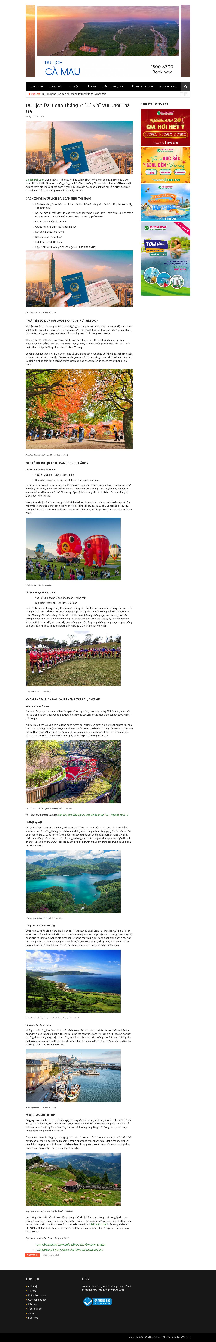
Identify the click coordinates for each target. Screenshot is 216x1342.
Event (31, 1313)
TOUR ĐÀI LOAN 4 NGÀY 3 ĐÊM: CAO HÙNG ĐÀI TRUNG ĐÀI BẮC (69, 1249)
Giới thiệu (56, 86)
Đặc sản (91, 86)
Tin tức (74, 86)
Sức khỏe (33, 1317)
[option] (115, 94)
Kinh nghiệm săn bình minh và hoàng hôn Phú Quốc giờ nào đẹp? (77, 94)
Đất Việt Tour (99, 1224)
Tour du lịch (168, 86)
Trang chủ (36, 86)
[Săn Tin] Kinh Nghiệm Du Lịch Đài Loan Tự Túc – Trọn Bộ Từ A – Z (92, 814)
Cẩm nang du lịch (141, 86)
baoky (28, 116)
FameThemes (183, 1337)
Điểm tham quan (113, 86)
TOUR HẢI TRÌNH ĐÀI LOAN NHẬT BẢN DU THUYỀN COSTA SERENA (70, 1244)
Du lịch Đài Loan (35, 179)
